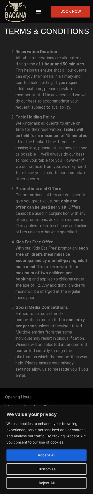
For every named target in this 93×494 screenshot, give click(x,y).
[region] (46, 450)
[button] (38, 11)
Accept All (46, 455)
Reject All (47, 483)
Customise (46, 469)
